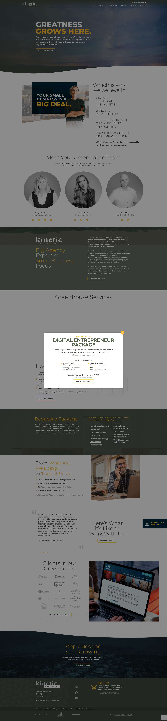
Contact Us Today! (83, 381)
